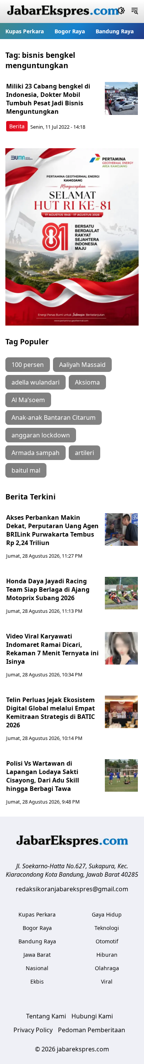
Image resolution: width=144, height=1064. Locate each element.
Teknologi (106, 927)
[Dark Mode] (121, 11)
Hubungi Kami (92, 1016)
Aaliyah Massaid (82, 364)
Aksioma (87, 382)
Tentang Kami (46, 1016)
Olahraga (107, 968)
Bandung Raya (115, 31)
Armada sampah (36, 453)
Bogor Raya (70, 31)
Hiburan (107, 954)
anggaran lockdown (41, 435)
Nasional (37, 968)
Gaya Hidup (107, 914)
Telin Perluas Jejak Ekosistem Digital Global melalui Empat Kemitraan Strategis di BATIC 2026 (50, 712)
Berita (17, 126)
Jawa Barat (37, 954)
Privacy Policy (33, 1030)
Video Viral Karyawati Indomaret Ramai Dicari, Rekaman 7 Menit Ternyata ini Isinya (52, 649)
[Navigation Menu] (135, 11)
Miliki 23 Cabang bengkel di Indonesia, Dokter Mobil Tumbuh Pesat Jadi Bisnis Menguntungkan (48, 99)
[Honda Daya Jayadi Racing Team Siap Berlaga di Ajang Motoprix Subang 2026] (121, 593)
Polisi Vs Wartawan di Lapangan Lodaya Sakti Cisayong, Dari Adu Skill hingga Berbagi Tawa (42, 776)
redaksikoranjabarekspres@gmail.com (72, 889)
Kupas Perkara (24, 31)
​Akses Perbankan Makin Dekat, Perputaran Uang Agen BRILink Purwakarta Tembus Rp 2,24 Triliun (52, 530)
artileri (84, 453)
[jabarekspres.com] (63, 11)
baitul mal (26, 470)
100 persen (28, 364)
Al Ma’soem (28, 400)
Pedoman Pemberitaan (91, 1030)
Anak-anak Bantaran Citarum (54, 417)
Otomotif (107, 941)
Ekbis (37, 981)
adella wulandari (36, 382)
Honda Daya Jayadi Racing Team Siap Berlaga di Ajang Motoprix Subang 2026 (47, 589)
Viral (107, 981)
